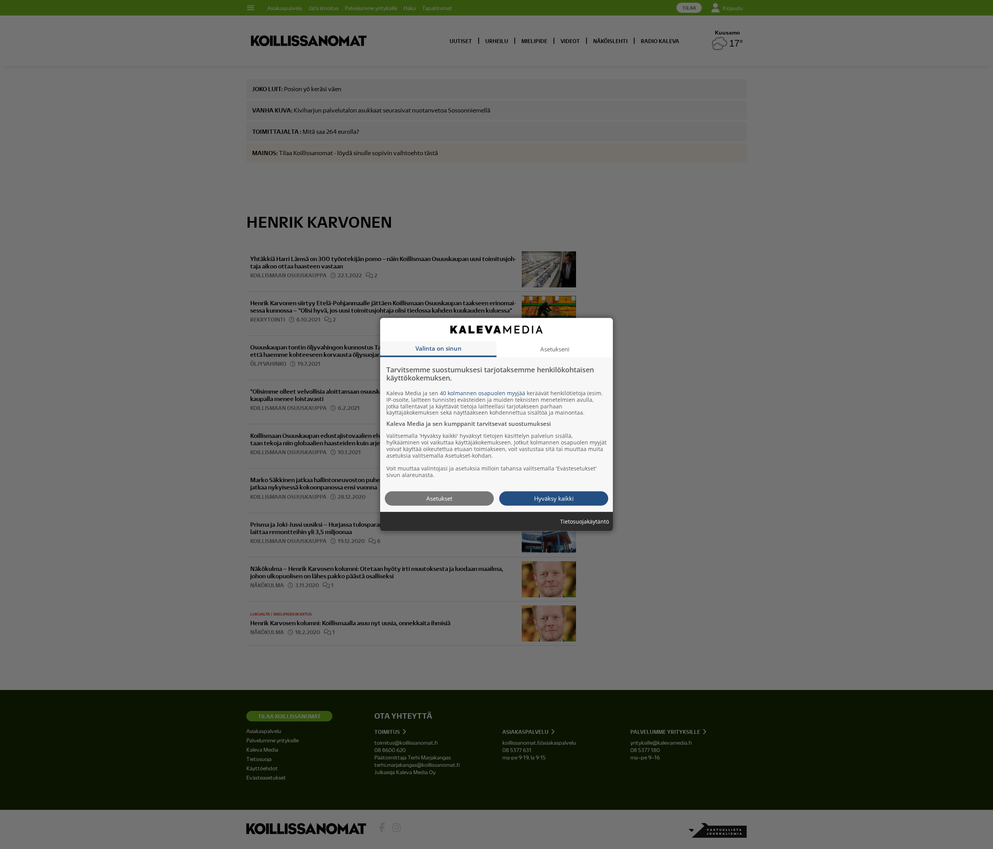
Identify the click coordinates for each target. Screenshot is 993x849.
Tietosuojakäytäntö (584, 521)
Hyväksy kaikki (554, 498)
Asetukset (439, 498)
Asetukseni (554, 349)
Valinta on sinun (438, 348)
